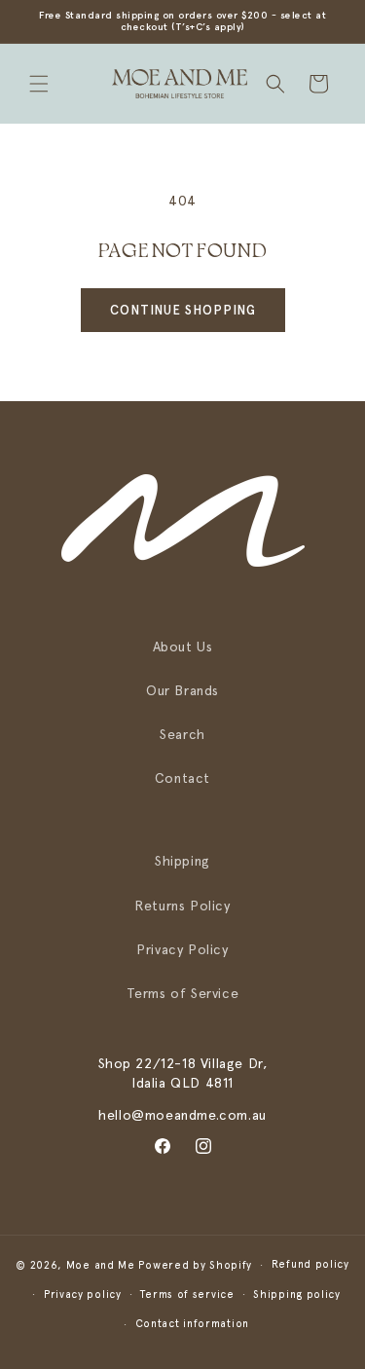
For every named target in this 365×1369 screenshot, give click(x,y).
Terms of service (187, 1294)
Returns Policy (182, 905)
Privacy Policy (182, 949)
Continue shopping (183, 310)
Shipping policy (297, 1294)
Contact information (192, 1323)
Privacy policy (83, 1294)
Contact (182, 778)
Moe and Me (100, 1265)
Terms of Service (183, 993)
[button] (39, 83)
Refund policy (310, 1264)
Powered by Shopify (195, 1265)
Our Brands (182, 690)
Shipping (182, 861)
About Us (183, 646)
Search (182, 734)
